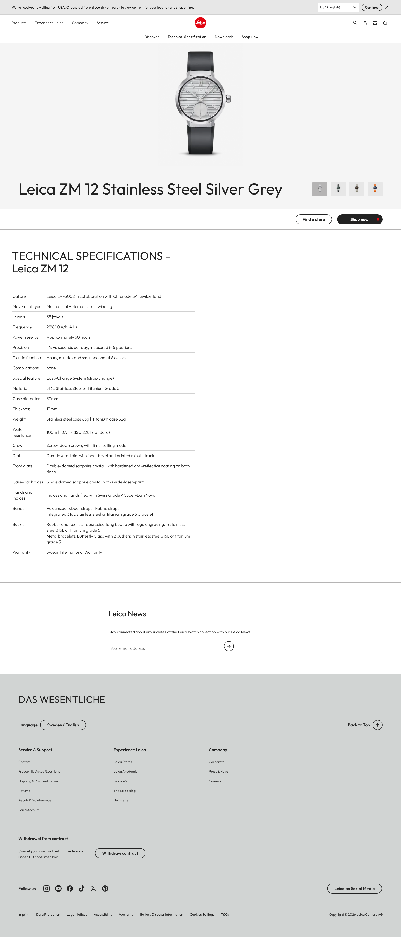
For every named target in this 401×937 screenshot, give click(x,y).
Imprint (23, 914)
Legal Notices (77, 914)
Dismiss (386, 7)
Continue (372, 7)
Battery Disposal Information (161, 914)
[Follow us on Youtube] (58, 888)
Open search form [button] (355, 23)
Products (19, 22)
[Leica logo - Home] (200, 22)
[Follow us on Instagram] (46, 888)
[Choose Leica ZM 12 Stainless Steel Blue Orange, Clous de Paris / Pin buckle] (375, 189)
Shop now (359, 219)
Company (80, 22)
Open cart (385, 23)
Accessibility (103, 914)
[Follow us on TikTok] (81, 888)
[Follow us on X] (93, 888)
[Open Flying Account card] (365, 23)
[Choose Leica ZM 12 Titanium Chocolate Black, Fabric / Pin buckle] (356, 189)
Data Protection (48, 914)
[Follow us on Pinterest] (105, 888)
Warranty (126, 914)
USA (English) (330, 7)
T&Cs (225, 914)
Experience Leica (49, 22)
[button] (378, 725)
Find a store (375, 23)
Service (103, 22)
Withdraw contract (120, 853)
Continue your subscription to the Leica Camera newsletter (229, 646)
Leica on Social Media (354, 888)
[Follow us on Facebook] (70, 888)
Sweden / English (63, 724)
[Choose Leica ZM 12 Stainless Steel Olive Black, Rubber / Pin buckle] (338, 189)
